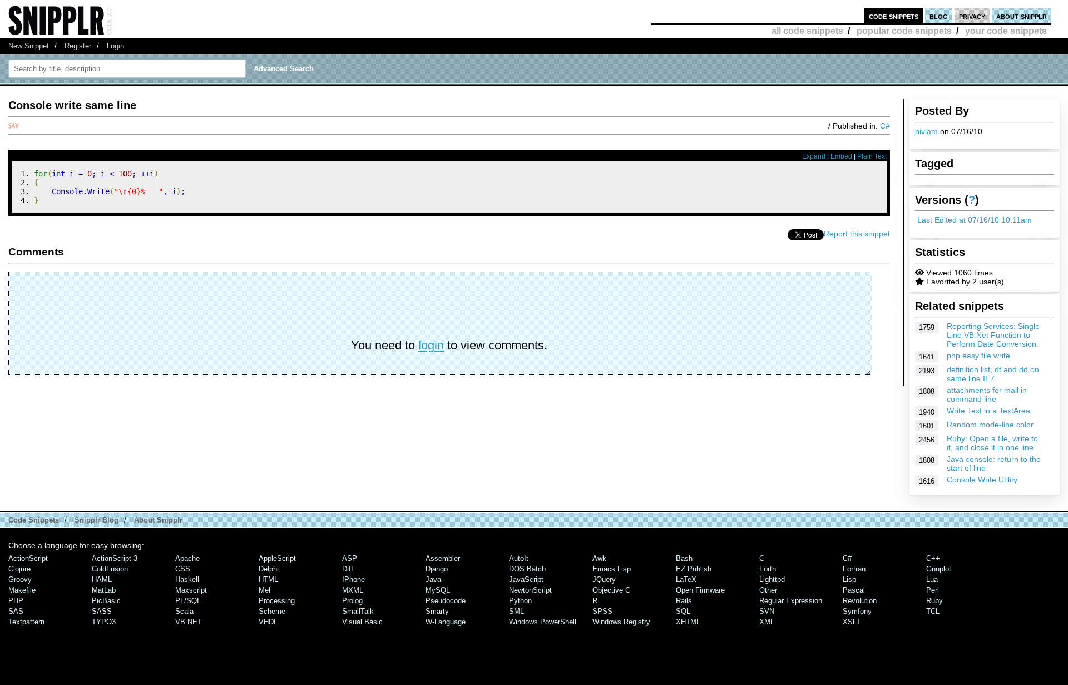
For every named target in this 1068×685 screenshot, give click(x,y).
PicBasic (106, 601)
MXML (352, 590)
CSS (182, 569)
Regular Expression (790, 601)
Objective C (611, 590)
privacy (972, 16)
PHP (15, 601)
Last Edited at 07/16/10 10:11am (974, 219)
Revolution (860, 601)
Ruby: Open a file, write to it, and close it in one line (992, 443)
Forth (767, 569)
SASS (102, 611)
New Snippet (28, 46)
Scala (184, 611)
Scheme (272, 611)
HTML (268, 579)
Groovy (20, 579)
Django (437, 569)
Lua (932, 579)
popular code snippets (904, 31)
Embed (841, 156)
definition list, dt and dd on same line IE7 (993, 374)
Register (78, 46)
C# (885, 125)
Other (768, 590)
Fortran (854, 569)
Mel (264, 590)
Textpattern (26, 622)
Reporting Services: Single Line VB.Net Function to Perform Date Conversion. (993, 335)
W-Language (446, 622)
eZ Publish (693, 569)
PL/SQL (188, 601)
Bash (684, 558)
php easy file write (978, 355)
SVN (766, 611)
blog (938, 16)
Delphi (269, 569)
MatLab (104, 590)
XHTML (688, 622)
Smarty (437, 611)
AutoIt (518, 558)
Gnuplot (938, 569)
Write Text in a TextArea (988, 410)
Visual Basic (362, 622)
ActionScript (28, 558)
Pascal (854, 590)
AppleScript (277, 558)
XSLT (852, 622)
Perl (932, 590)
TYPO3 (104, 622)
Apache (187, 558)
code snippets (893, 16)
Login (115, 46)
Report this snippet (857, 233)
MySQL (438, 590)
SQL (683, 611)
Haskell (187, 579)
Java (433, 579)
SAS (15, 611)
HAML (102, 579)
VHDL (268, 622)
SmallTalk (358, 611)
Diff (347, 569)
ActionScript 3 (114, 558)
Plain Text (872, 156)
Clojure (19, 569)
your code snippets (1006, 31)
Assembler (443, 558)
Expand (813, 156)
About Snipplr (158, 520)
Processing (277, 601)
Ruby (934, 601)
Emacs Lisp (611, 569)
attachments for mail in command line (987, 394)
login (431, 345)
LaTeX (686, 579)
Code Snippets (33, 520)
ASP (349, 558)
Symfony (857, 611)
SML (516, 611)
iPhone (353, 579)
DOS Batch (527, 569)
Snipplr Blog (96, 520)
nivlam (926, 131)
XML (766, 622)
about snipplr (1021, 16)
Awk (599, 558)
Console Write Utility (982, 479)
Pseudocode (446, 601)
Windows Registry (621, 622)
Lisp (849, 579)
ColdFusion (110, 569)
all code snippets (807, 31)
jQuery (604, 579)
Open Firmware (700, 590)
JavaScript (526, 579)
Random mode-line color (990, 424)
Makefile (22, 590)
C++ (933, 558)
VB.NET (188, 622)
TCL (933, 611)
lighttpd (772, 579)
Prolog (352, 601)
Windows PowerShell (542, 622)
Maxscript (191, 590)
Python (520, 601)
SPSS (602, 611)
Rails (684, 601)
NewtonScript (530, 590)
